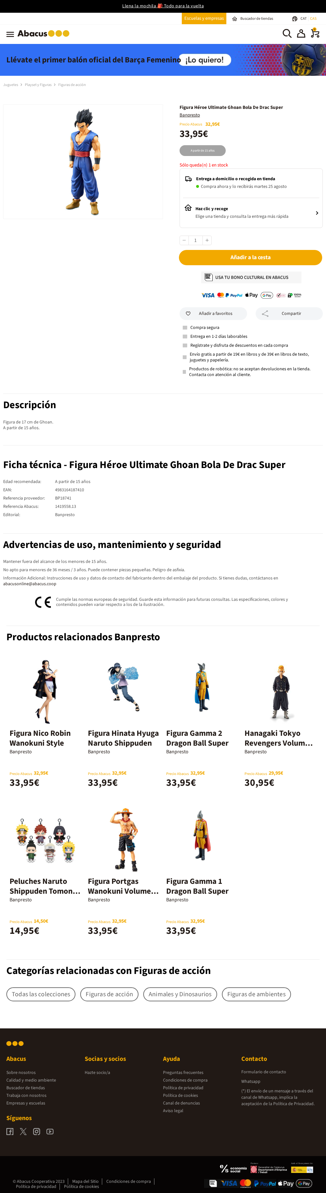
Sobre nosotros (21, 1072)
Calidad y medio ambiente (31, 1080)
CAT (304, 18)
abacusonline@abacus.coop (29, 584)
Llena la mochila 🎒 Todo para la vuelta (163, 6)
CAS (313, 18)
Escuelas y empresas (204, 18)
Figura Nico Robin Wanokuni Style (40, 738)
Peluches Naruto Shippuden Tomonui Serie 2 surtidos (44, 891)
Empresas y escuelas (25, 1103)
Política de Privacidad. (294, 1104)
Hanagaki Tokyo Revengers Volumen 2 (279, 743)
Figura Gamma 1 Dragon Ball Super (197, 886)
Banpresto (190, 115)
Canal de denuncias (181, 1103)
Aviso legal (173, 1111)
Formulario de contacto (263, 1072)
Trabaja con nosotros (26, 1095)
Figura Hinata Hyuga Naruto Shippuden (123, 738)
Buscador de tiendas (25, 1088)
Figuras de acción (72, 85)
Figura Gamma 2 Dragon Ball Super (197, 738)
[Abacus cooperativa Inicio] (45, 37)
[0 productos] (315, 36)
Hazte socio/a (97, 1072)
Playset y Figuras (38, 85)
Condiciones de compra (185, 1080)
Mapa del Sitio (85, 1181)
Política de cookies (180, 1095)
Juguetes (11, 85)
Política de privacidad (183, 1088)
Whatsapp (250, 1081)
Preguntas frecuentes (183, 1072)
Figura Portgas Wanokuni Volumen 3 (121, 891)
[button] (301, 34)
